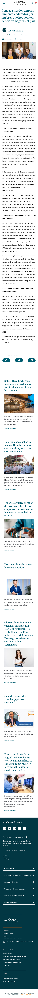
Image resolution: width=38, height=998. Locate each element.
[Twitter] (9, 828)
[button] (3, 3)
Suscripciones (9, 868)
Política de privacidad (9, 982)
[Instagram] (19, 828)
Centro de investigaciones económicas (17, 875)
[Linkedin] (24, 828)
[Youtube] (14, 828)
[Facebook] (4, 828)
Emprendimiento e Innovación (19, 35)
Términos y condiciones (10, 978)
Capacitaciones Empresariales (14, 896)
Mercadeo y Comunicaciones (14, 889)
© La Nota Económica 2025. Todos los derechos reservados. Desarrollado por (19, 993)
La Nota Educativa (10, 902)
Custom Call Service (11, 882)
